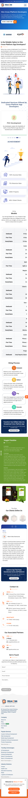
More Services (4, 744)
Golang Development (6, 754)
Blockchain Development (7, 752)
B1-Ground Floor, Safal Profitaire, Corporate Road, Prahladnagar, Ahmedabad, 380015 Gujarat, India (9, 711)
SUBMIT (5, 689)
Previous (12, 526)
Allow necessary (14, 789)
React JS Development (7, 758)
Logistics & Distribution (7, 774)
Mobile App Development (7, 738)
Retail (2, 772)
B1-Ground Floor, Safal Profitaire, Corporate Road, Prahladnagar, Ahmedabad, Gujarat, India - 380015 (17, 596)
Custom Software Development (9, 734)
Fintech (3, 766)
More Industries (5, 777)
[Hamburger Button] (25, 5)
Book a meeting (7, 21)
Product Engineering (6, 742)
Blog (2, 721)
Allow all (13, 792)
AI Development (5, 750)
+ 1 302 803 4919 (12, 640)
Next (16, 526)
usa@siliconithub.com (13, 642)
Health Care (4, 768)
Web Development (5, 736)
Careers (3, 723)
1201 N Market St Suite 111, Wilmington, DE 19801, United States (17, 604)
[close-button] (25, 780)
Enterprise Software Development (9, 740)
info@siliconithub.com (19, 1)
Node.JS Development (6, 756)
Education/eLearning (6, 770)
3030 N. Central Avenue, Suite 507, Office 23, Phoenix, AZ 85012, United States (17, 610)
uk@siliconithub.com (13, 649)
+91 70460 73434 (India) (13, 619)
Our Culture (4, 726)
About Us (3, 719)
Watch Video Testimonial (14, 536)
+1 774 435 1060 (9, 1)
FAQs (2, 728)
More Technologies (6, 760)
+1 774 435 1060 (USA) (12, 625)
